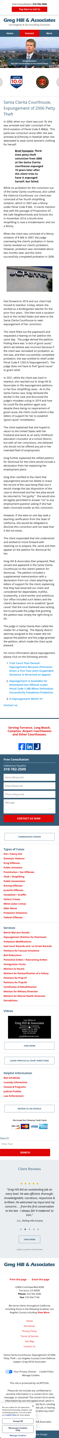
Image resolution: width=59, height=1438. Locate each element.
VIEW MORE (29, 1045)
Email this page (40, 1279)
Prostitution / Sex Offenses (19, 872)
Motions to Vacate (14, 968)
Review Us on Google (29, 1108)
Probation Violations (15, 912)
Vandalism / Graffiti (15, 894)
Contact (29, 33)
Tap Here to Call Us (29, 9)
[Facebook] (21, 746)
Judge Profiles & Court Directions (29, 1060)
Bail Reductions (12, 955)
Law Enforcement (14, 1095)
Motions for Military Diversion (21, 991)
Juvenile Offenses (13, 890)
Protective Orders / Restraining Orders (25, 959)
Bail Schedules (12, 1077)
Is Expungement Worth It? (26, 698)
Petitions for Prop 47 (15, 977)
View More (29, 1239)
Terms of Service (30, 1336)
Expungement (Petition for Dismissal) (25, 937)
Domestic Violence (14, 858)
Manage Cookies (31, 1375)
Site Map (29, 1341)
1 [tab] (21, 1229)
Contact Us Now (28, 818)
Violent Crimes (12, 899)
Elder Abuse (10, 908)
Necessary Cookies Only (18, 1429)
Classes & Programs (15, 1086)
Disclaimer (29, 1326)
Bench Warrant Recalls (17, 932)
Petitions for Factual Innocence (21, 950)
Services (9, 928)
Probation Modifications (17, 941)
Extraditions (11, 1000)
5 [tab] (38, 1229)
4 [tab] (34, 1229)
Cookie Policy (46, 1371)
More (49, 33)
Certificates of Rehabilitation (20, 986)
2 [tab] (25, 1229)
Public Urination (13, 867)
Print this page (18, 1279)
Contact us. (11, 705)
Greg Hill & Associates (39, 1421)
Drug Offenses (12, 863)
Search (25, 1152)
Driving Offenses (13, 885)
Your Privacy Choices (25, 1371)
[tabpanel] (29, 1201)
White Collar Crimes (15, 903)
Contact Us (30, 1346)
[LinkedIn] (29, 746)
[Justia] (37, 746)
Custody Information (15, 1082)
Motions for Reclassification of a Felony (26, 973)
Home (9, 33)
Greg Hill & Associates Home (29, 22)
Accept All (18, 1421)
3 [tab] (29, 1229)
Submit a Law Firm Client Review (29, 1249)
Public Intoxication (14, 881)
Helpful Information (18, 1073)
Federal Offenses (13, 917)
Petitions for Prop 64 (15, 982)
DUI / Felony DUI (13, 853)
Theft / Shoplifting (14, 876)
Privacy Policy (29, 1331)
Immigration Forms (15, 964)
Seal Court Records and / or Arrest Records (28, 946)
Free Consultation (16, 759)
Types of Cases (14, 849)
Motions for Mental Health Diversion (24, 996)
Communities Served (29, 836)
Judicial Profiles (12, 1091)
